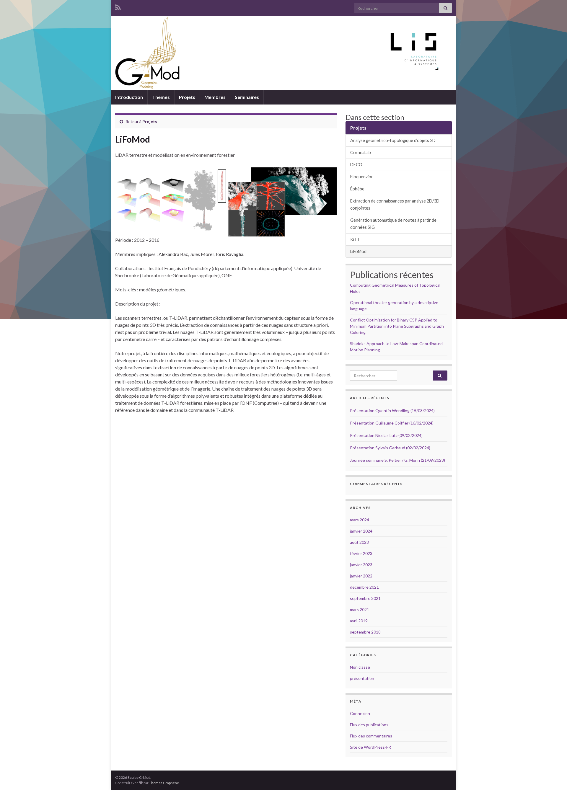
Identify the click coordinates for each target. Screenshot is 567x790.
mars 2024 (359, 519)
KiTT (355, 239)
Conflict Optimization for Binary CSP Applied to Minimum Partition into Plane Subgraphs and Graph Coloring (397, 326)
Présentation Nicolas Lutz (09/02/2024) (386, 435)
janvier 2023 (361, 564)
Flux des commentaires (371, 735)
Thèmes (161, 97)
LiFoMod (358, 251)
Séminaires (247, 97)
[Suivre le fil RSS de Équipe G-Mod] (118, 6)
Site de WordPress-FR (370, 747)
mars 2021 (359, 609)
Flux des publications (369, 724)
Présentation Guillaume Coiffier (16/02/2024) (392, 422)
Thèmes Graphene (164, 783)
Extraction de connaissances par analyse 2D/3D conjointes (394, 204)
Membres (215, 97)
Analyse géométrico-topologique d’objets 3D (393, 140)
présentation (362, 678)
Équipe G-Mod (283, 66)
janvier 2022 (361, 575)
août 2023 (359, 542)
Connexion (360, 713)
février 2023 (361, 553)
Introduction (129, 97)
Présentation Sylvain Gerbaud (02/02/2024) (390, 447)
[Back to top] (553, 776)
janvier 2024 (361, 530)
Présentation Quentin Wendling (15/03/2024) (392, 410)
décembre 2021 (364, 587)
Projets (187, 97)
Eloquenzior (361, 176)
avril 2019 (359, 620)
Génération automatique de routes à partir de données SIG (393, 224)
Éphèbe (357, 188)
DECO (356, 164)
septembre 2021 (365, 598)
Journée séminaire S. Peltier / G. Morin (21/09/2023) (397, 460)
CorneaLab (360, 152)
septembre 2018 (365, 631)
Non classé (360, 667)
